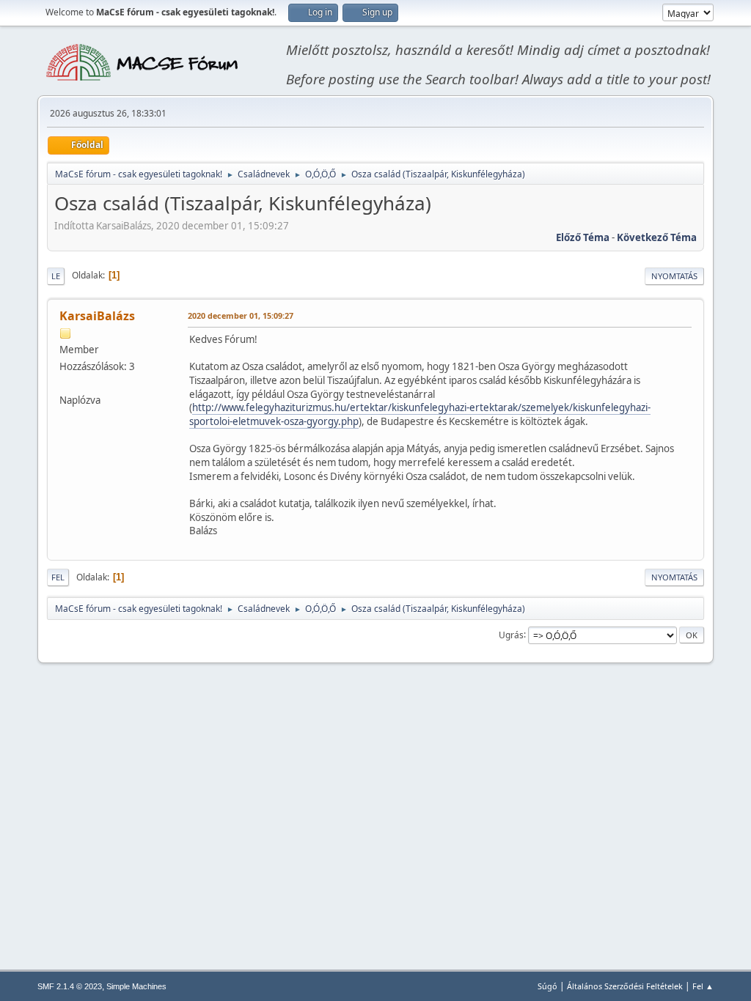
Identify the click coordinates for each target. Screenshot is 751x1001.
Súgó (547, 985)
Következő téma (657, 237)
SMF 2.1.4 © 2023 (69, 986)
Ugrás (511, 634)
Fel (58, 577)
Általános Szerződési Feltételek (625, 985)
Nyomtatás (674, 275)
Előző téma (582, 237)
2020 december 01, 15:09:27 (240, 315)
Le (55, 275)
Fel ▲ (703, 985)
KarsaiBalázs (97, 316)
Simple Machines (136, 986)
